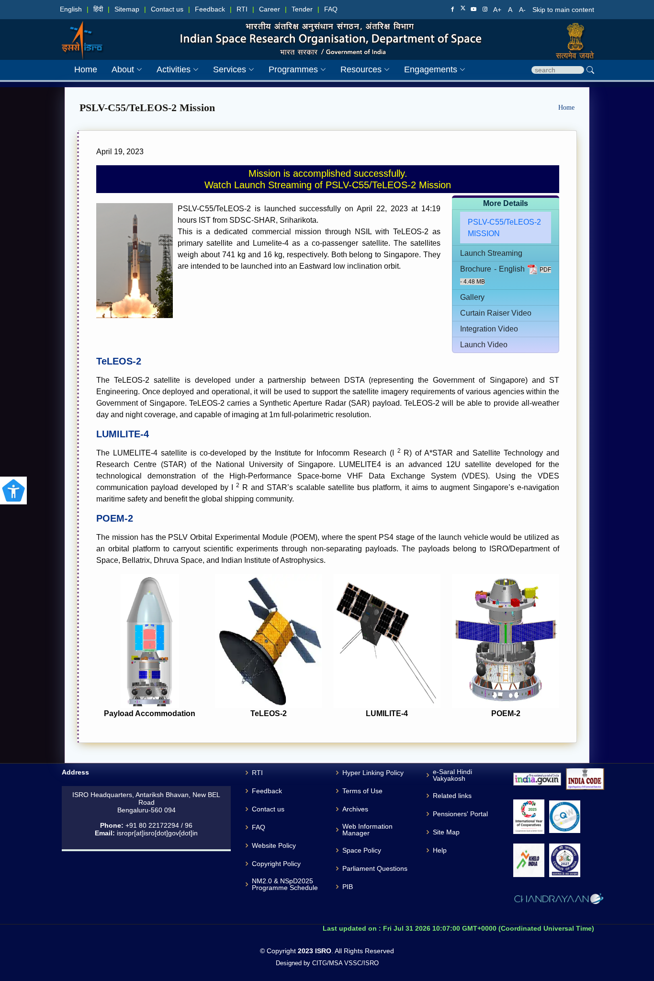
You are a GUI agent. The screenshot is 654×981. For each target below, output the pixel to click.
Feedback (210, 9)
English (71, 9)
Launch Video (483, 345)
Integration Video (489, 329)
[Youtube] (473, 9)
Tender (302, 9)
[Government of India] (572, 30)
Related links (452, 795)
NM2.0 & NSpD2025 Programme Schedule (285, 884)
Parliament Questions (374, 868)
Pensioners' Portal (460, 813)
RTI (242, 9)
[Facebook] (452, 9)
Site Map (446, 832)
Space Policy (361, 850)
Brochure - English (493, 269)
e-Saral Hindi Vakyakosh (452, 775)
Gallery (472, 297)
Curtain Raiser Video (495, 313)
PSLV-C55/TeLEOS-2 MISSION (504, 228)
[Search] (590, 70)
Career (269, 9)
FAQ (331, 9)
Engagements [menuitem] (430, 69)
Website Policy (274, 845)
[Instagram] (485, 9)
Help (440, 850)
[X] (463, 9)
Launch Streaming (491, 253)
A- (523, 9)
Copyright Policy (276, 863)
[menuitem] (119, 70)
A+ (498, 9)
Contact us (167, 9)
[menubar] (262, 70)
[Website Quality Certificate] (564, 816)
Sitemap (126, 9)
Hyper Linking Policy (373, 772)
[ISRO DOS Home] (81, 30)
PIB (347, 886)
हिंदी (98, 9)
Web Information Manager (367, 829)
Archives (355, 809)
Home (566, 107)
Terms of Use (362, 790)
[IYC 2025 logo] (528, 816)
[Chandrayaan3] (558, 900)
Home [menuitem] (85, 69)
